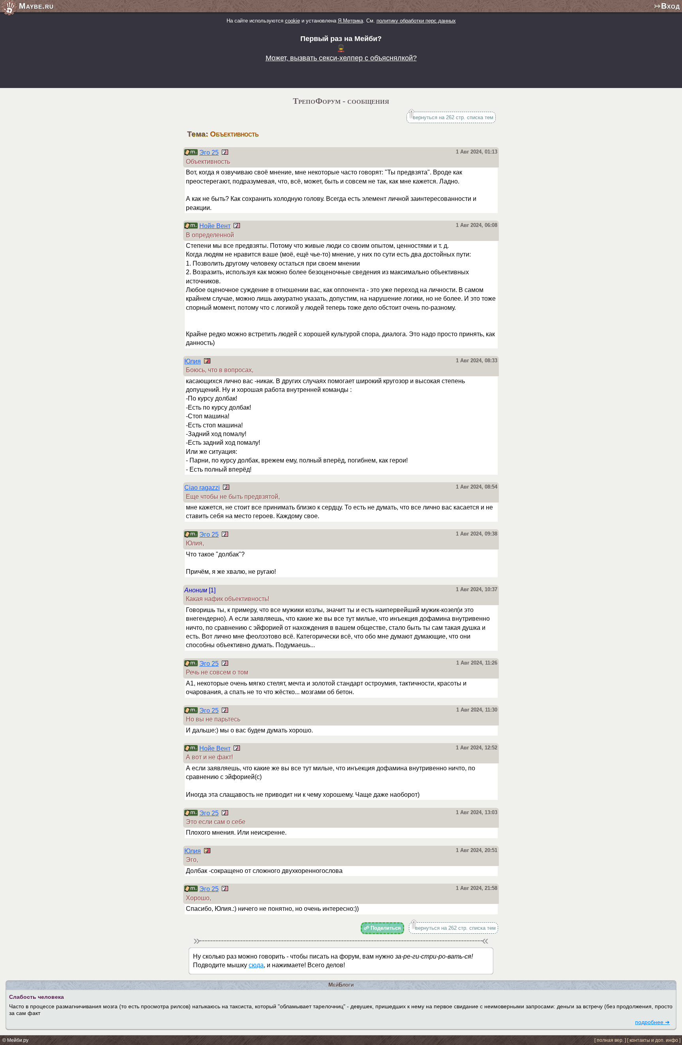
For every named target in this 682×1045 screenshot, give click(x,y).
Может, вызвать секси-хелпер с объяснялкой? (341, 58)
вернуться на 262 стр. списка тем (453, 117)
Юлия (192, 361)
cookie (292, 21)
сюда (256, 965)
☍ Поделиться (382, 928)
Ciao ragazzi (202, 487)
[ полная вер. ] (610, 1040)
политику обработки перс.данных (416, 21)
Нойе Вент (214, 226)
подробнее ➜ (652, 1022)
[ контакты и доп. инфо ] (653, 1040)
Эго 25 (209, 152)
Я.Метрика (350, 21)
